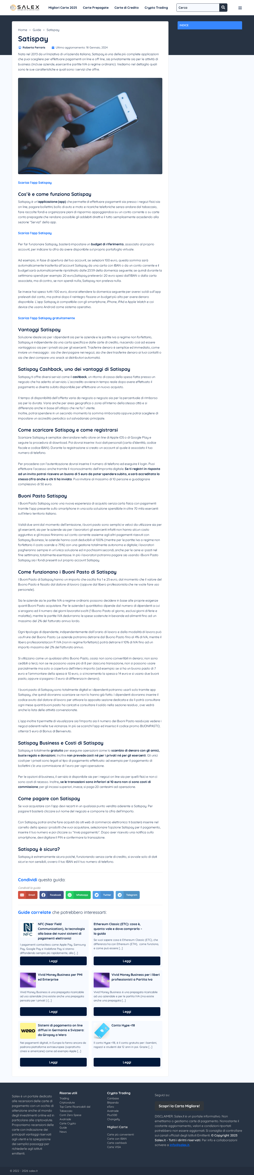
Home (22, 30)
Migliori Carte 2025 (62, 8)
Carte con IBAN (117, 1138)
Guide (37, 30)
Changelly (113, 1119)
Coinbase (113, 1098)
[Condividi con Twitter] (103, 895)
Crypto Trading (156, 8)
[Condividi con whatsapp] (78, 895)
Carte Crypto (68, 1123)
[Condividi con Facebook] (51, 895)
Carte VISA (114, 1147)
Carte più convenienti (120, 1134)
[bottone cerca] (223, 8)
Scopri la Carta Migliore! (179, 1106)
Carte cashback (117, 1143)
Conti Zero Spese (70, 1115)
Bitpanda (112, 1102)
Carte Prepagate (96, 8)
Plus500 (112, 1115)
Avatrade (65, 1119)
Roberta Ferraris (34, 47)
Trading (64, 1098)
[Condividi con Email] (28, 895)
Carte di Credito (126, 8)
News (63, 1131)
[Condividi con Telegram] (128, 895)
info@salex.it (180, 1145)
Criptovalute (67, 1102)
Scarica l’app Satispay (35, 183)
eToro (110, 1106)
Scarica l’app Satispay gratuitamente (46, 318)
